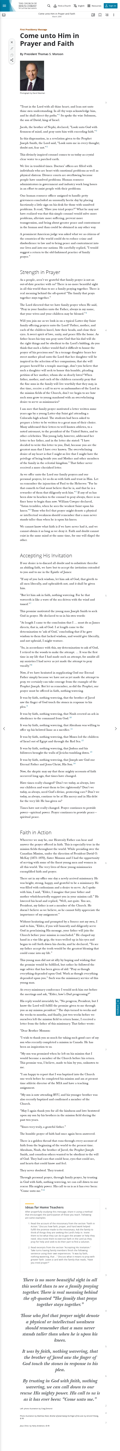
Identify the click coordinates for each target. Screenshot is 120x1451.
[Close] (11, 42)
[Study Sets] (93, 14)
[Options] (114, 14)
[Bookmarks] (100, 14)
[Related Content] (107, 14)
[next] (115, 729)
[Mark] (11, 48)
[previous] (4, 729)
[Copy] (11, 55)
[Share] (11, 60)
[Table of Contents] (3, 14)
